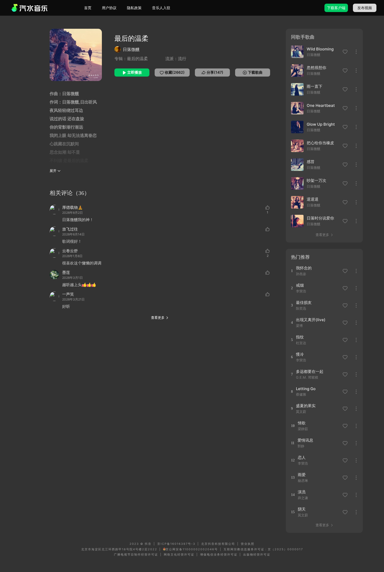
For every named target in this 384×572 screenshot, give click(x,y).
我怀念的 (304, 267)
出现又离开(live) (310, 319)
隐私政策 (134, 7)
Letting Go (306, 388)
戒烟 (300, 285)
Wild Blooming (320, 49)
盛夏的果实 (306, 405)
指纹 (300, 336)
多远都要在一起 (309, 371)
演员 (302, 491)
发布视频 (364, 7)
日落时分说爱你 (320, 218)
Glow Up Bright (321, 124)
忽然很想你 (316, 67)
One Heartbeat (321, 105)
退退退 (312, 199)
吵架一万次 (316, 180)
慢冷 (300, 354)
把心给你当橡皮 (320, 142)
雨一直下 (314, 86)
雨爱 (302, 474)
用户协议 (109, 7)
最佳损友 (304, 302)
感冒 (311, 161)
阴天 (302, 509)
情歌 (302, 422)
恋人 (302, 457)
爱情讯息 (305, 440)
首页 (87, 7)
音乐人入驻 (161, 7)
